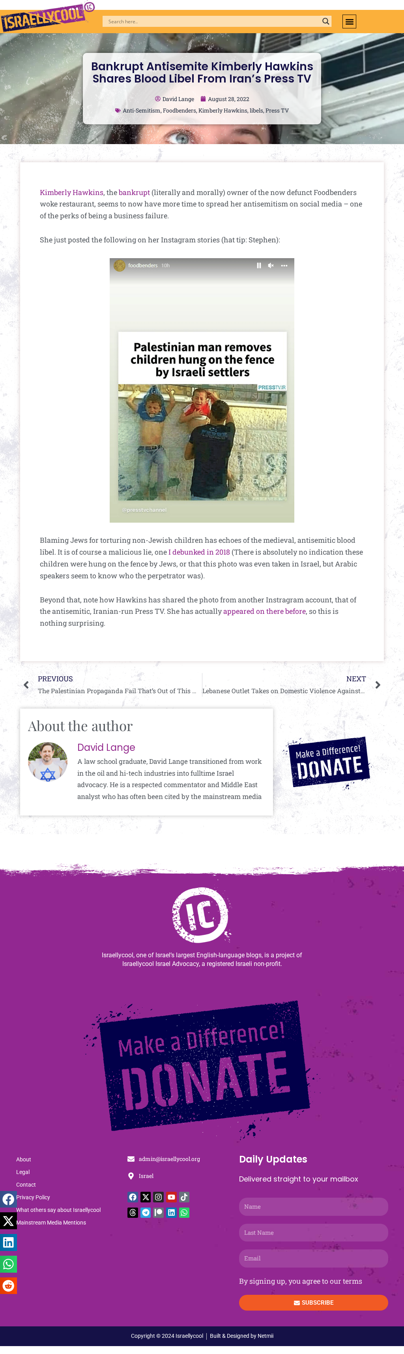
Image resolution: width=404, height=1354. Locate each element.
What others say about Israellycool (58, 1210)
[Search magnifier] (325, 21)
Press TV (277, 110)
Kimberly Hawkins (222, 110)
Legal (23, 1172)
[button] (349, 21)
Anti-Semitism (142, 110)
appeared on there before (264, 611)
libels (256, 110)
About (23, 1159)
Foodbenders (179, 110)
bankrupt (134, 192)
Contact (26, 1184)
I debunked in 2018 (199, 552)
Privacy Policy (33, 1197)
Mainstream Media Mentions (51, 1222)
